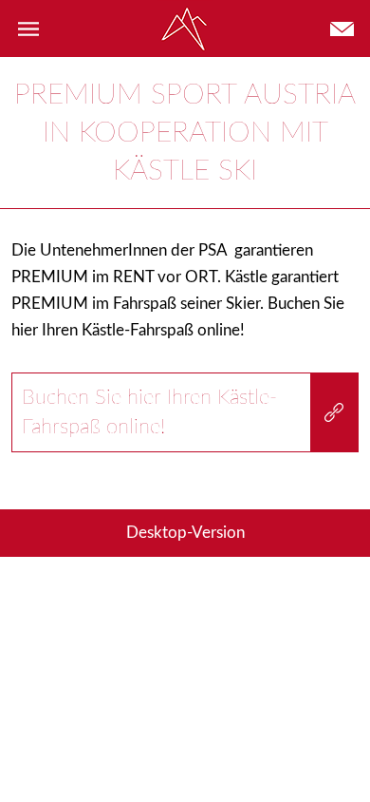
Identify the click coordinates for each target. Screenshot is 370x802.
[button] (28, 28)
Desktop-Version (185, 533)
